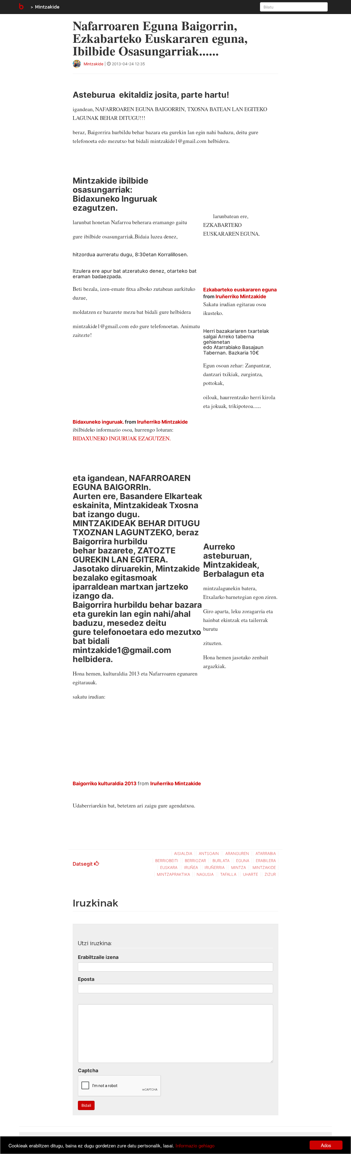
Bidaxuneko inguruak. (98, 422)
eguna (242, 860)
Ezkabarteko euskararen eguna (240, 289)
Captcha (88, 1070)
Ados (326, 1145)
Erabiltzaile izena (98, 957)
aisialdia (183, 853)
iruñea (191, 867)
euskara (168, 867)
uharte (250, 874)
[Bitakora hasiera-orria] (21, 7)
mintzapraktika (173, 874)
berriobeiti (166, 860)
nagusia (205, 874)
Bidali (86, 1105)
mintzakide (264, 867)
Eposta (86, 979)
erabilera (266, 860)
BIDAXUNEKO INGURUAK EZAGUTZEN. (122, 438)
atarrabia (266, 853)
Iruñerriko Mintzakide (162, 422)
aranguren (237, 853)
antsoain (209, 853)
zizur (270, 874)
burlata (221, 860)
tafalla (228, 874)
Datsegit (83, 864)
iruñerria (215, 867)
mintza (238, 867)
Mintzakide (47, 6)
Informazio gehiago (195, 1145)
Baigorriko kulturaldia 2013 (105, 783)
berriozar (195, 860)
